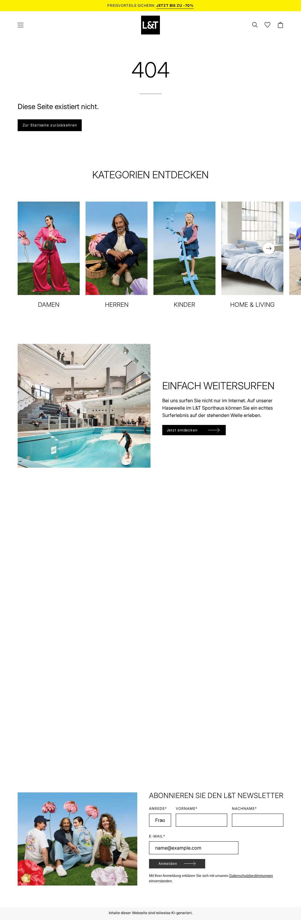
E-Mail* (157, 836)
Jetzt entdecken (182, 430)
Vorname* (187, 808)
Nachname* (244, 808)
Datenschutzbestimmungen (251, 876)
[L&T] (150, 25)
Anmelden (167, 864)
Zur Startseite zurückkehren (50, 125)
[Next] (269, 248)
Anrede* (158, 808)
